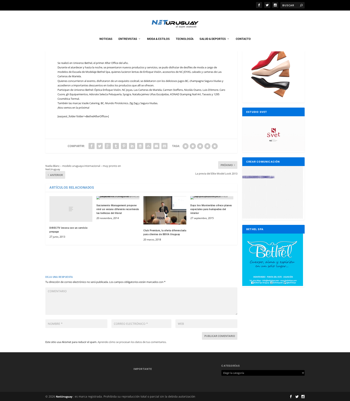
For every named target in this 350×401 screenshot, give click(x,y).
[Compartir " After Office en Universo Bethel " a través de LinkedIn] (132, 146)
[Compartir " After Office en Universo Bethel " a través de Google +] (108, 146)
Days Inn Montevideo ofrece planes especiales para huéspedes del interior (211, 209)
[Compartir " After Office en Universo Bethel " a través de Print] (164, 146)
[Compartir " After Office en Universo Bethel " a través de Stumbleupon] (148, 146)
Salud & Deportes (213, 38)
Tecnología (184, 38)
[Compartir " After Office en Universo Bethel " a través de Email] (156, 146)
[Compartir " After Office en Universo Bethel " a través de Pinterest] (124, 146)
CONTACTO (243, 38)
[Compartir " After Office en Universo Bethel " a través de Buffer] (140, 146)
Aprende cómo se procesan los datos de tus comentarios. (132, 342)
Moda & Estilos (158, 38)
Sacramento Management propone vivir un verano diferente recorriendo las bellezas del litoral (117, 209)
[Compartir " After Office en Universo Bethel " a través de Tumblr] (116, 146)
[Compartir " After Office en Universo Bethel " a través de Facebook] (92, 146)
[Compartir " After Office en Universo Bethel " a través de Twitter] (100, 146)
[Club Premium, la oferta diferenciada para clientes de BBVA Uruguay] (164, 210)
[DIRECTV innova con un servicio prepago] (70, 209)
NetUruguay (64, 396)
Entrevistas (127, 38)
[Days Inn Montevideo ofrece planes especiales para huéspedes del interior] (211, 197)
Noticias (105, 38)
